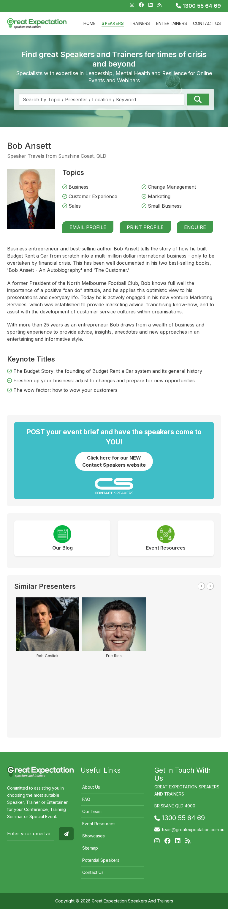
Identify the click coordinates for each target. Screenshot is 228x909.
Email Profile (87, 227)
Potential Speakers (100, 860)
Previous (201, 586)
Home (89, 23)
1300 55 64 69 (201, 6)
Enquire (195, 227)
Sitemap (90, 847)
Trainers (140, 23)
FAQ (86, 799)
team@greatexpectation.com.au (193, 829)
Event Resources (98, 823)
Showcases (93, 835)
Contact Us (207, 23)
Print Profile (145, 227)
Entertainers (171, 23)
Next (210, 586)
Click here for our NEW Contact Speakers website (114, 461)
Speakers (113, 23)
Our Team (92, 811)
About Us (91, 787)
